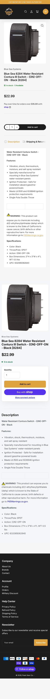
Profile (5, 586)
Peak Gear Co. (27, 675)
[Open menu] (45, 11)
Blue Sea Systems (12, 69)
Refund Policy (8, 610)
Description (14, 141)
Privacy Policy (8, 606)
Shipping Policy (9, 613)
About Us (6, 566)
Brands (5, 570)
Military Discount (10, 593)
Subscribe (40, 642)
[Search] (25, 11)
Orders (5, 590)
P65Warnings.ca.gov (33, 235)
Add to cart (25, 384)
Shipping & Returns (36, 141)
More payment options (25, 397)
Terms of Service (10, 616)
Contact (5, 573)
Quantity (8, 370)
